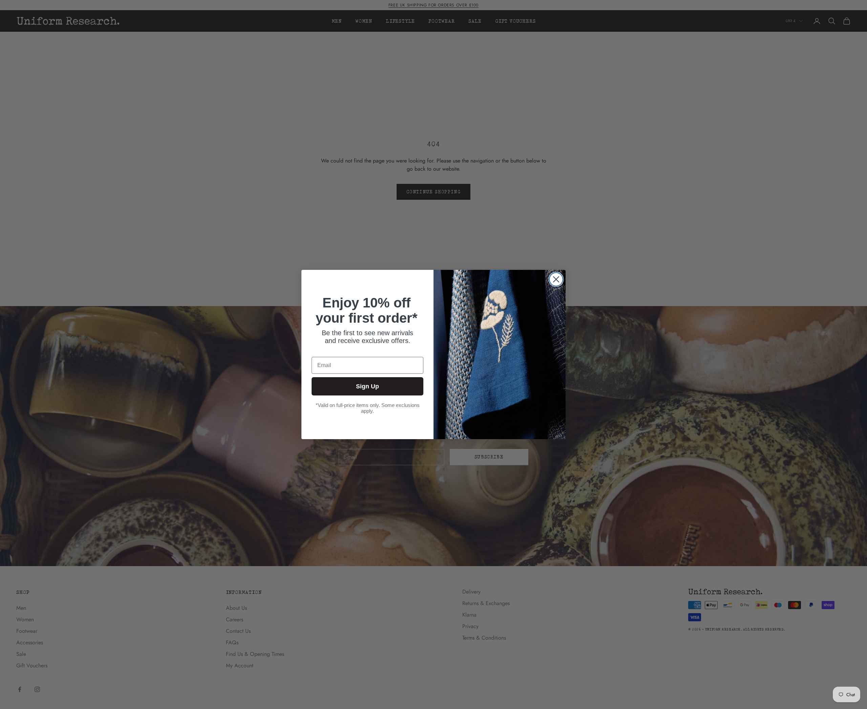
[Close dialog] (556, 279)
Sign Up (367, 386)
